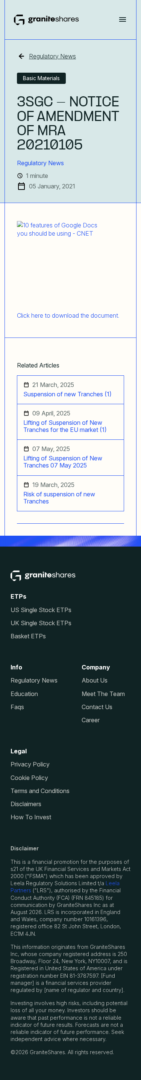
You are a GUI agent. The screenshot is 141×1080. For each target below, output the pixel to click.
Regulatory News (52, 56)
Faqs (17, 707)
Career (91, 720)
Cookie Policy (29, 777)
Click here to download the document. (68, 315)
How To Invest (31, 817)
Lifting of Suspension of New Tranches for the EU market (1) (65, 426)
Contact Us (97, 707)
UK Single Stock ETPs (41, 623)
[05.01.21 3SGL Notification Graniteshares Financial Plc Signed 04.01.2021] (68, 263)
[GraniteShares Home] (46, 20)
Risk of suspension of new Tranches (59, 498)
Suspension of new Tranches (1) (67, 394)
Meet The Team (103, 694)
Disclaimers (26, 804)
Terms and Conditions (40, 791)
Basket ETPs (28, 636)
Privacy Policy (30, 764)
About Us (95, 680)
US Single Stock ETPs (41, 610)
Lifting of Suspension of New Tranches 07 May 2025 (62, 462)
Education (24, 694)
